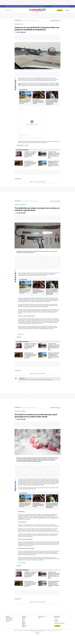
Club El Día (67, 6)
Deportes (23, 6)
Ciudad (9, 6)
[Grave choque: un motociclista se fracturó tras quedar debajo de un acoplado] (19, 163)
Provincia (13, 6)
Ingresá (67, 10)
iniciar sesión (34, 181)
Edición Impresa (54, 6)
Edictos (42, 6)
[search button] (7, 6)
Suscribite (59, 10)
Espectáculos (37, 6)
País (17, 6)
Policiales (28, 6)
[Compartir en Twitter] (21, 32)
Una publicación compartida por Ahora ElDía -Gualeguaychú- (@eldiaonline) (31, 137)
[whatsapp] (17, 32)
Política (32, 6)
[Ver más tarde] (15, 32)
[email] (23, 32)
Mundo (19, 6)
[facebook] (19, 32)
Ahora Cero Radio (61, 6)
